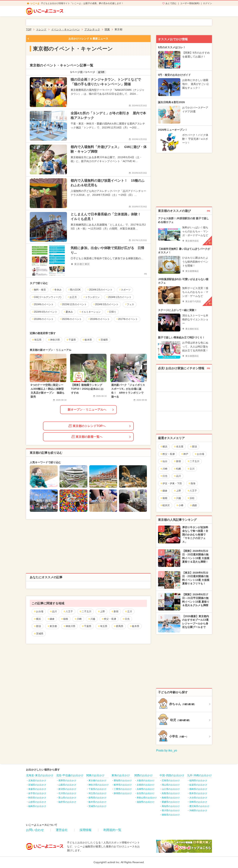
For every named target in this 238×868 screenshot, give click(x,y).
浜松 (192, 498)
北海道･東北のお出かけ (39, 775)
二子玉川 (86, 611)
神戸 (185, 454)
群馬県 (119, 626)
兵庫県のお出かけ (146, 789)
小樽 (180, 505)
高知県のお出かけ (171, 806)
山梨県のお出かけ (67, 785)
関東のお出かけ (95, 775)
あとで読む (171, 3)
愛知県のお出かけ (123, 780)
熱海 (193, 483)
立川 (129, 611)
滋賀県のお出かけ (146, 802)
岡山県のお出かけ (171, 785)
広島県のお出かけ (171, 780)
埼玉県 (103, 626)
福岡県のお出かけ (198, 780)
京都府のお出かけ (146, 785)
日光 (127, 619)
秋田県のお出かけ (37, 797)
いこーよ (35, 3)
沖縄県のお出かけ (198, 810)
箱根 (65, 619)
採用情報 (85, 830)
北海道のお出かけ (37, 780)
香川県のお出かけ (171, 810)
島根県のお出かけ (171, 797)
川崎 (79, 619)
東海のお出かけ (121, 775)
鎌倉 (52, 619)
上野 (102, 611)
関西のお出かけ (143, 775)
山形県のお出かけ (37, 802)
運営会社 (62, 830)
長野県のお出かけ (67, 780)
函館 (194, 505)
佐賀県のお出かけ (198, 785)
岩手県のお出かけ (37, 793)
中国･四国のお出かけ (172, 775)
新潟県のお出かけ (67, 789)
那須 (38, 626)
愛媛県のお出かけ (171, 802)
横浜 (38, 619)
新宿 (116, 611)
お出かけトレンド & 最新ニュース (88, 38)
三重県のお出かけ (123, 789)
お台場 (39, 611)
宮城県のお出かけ (37, 785)
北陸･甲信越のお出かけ (69, 775)
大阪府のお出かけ (146, 780)
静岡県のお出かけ (123, 793)
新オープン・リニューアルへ (87, 409)
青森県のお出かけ (37, 789)
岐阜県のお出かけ (123, 785)
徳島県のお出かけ (171, 814)
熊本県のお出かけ (198, 793)
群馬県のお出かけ (97, 797)
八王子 (69, 611)
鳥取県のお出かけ (171, 793)
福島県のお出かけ (37, 806)
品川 (54, 611)
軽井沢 (166, 505)
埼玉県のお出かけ (97, 793)
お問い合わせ (35, 830)
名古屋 (179, 446)
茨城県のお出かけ (97, 806)
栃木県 (135, 626)
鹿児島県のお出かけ (199, 806)
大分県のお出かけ (198, 797)
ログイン (207, 3)
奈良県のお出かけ (146, 793)
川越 (92, 619)
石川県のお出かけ (67, 793)
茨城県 (39, 633)
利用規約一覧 (112, 830)
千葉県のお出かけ (97, 789)
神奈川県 (70, 626)
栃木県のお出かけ (97, 802)
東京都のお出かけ (97, 780)
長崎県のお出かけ (198, 789)
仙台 (165, 461)
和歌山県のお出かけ (147, 797)
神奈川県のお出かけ (99, 785)
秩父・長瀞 (110, 619)
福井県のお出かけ (67, 802)
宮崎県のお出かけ (198, 802)
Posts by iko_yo (166, 750)
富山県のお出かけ (67, 797)
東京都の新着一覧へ (89, 436)
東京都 (53, 626)
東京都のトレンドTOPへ (89, 425)
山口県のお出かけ (171, 789)
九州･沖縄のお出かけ (199, 775)
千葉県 (87, 626)
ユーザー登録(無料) (190, 3)
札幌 (178, 468)
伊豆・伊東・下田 (172, 483)
